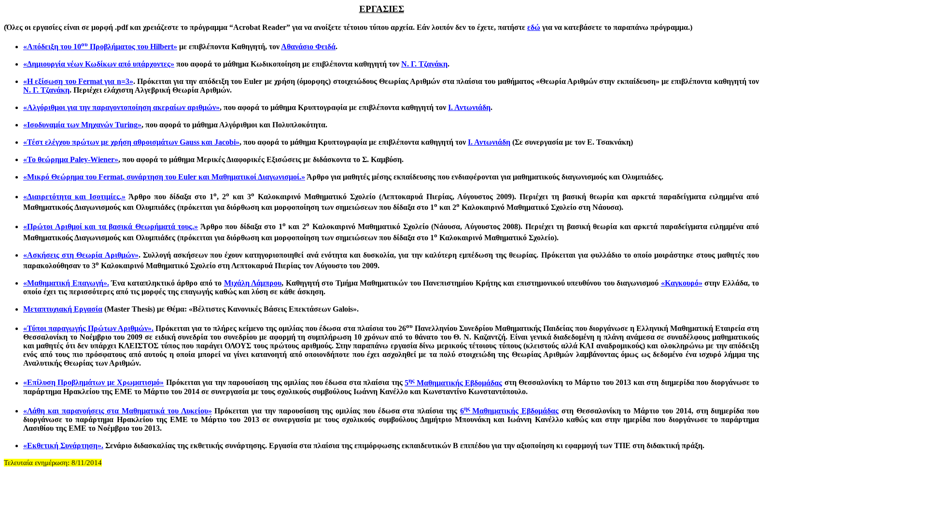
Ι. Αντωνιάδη (469, 107)
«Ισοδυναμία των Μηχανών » (82, 125)
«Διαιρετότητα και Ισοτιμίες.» (74, 196)
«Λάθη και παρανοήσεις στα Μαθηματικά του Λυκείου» (117, 411)
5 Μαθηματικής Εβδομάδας (453, 383)
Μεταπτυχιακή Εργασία (62, 309)
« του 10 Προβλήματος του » (100, 46)
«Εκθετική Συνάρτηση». (63, 445)
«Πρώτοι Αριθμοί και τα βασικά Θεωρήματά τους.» (110, 226)
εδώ (533, 27)
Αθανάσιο (308, 46)
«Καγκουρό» (681, 283)
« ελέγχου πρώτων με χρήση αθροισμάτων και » (131, 142)
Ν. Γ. (424, 64)
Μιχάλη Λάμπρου (253, 283)
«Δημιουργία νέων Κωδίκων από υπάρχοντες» (98, 64)
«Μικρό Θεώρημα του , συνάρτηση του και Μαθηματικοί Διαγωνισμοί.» (164, 177)
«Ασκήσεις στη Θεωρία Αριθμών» (81, 255)
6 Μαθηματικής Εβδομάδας (509, 411)
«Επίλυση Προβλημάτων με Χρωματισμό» (93, 383)
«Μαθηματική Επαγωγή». (66, 283)
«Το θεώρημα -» (70, 159)
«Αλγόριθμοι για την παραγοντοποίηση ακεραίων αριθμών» (121, 107)
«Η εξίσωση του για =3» (78, 81)
